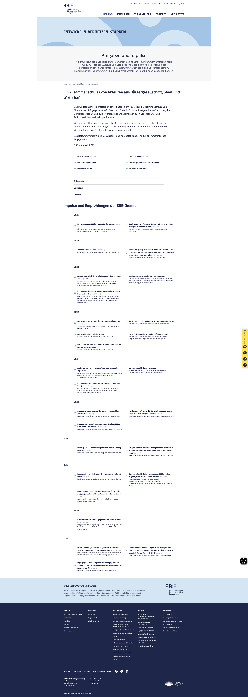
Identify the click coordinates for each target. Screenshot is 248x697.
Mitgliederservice (93, 621)
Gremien (66, 624)
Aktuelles (134, 3)
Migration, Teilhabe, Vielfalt (121, 649)
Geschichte (67, 621)
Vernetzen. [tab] (78, 188)
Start (65, 84)
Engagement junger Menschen (122, 633)
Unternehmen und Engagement (122, 653)
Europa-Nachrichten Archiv (171, 628)
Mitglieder (123, 14)
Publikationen (156, 3)
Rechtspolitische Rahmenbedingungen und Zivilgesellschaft (146, 617)
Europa (115, 636)
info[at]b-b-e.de (94, 681)
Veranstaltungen (144, 3)
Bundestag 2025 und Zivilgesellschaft (144, 623)
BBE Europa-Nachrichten (170, 618)
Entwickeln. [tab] (79, 181)
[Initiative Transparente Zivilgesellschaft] (174, 683)
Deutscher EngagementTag (146, 627)
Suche (182, 3)
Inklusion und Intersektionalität (123, 643)
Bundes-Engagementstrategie (147, 637)
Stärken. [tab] (77, 195)
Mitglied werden (93, 618)
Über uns (107, 14)
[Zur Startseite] (72, 9)
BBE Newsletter (167, 614)
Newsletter (177, 14)
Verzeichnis (91, 614)
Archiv (115, 659)
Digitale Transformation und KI (122, 621)
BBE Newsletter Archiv (170, 624)
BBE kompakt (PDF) (84, 145)
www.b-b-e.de (93, 683)
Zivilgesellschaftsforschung (121, 656)
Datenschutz (77, 671)
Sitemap (87, 671)
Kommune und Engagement (121, 646)
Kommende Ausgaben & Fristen (172, 621)
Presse (166, 3)
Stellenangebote (69, 631)
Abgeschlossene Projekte (145, 646)
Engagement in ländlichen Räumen (124, 630)
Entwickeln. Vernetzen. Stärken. (73, 614)
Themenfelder (142, 14)
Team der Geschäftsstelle (71, 628)
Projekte (161, 14)
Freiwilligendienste (119, 640)
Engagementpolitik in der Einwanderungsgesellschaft (121, 625)
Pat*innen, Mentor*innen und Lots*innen (147, 642)
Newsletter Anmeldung (170, 631)
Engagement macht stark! (146, 631)
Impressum (67, 671)
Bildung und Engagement (120, 614)
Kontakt (173, 3)
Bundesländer (68, 618)
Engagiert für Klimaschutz (146, 634)
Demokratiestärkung (119, 618)
